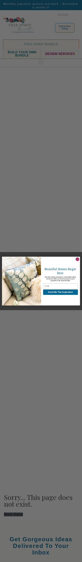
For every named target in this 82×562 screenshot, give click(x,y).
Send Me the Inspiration (60, 292)
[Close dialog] (77, 259)
